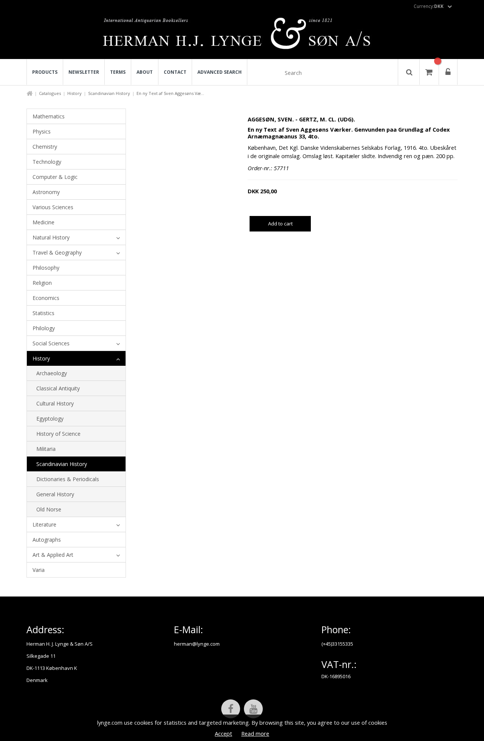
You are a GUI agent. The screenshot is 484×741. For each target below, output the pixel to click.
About (145, 72)
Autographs (47, 539)
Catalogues (50, 93)
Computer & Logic (55, 176)
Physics (42, 131)
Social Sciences (51, 343)
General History (55, 494)
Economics (46, 297)
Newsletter (83, 72)
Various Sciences (53, 207)
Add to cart (280, 223)
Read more (255, 733)
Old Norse (48, 509)
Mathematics (49, 116)
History (74, 93)
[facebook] (230, 708)
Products (44, 72)
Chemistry (45, 146)
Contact (175, 72)
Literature (44, 524)
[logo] (242, 35)
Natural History (51, 237)
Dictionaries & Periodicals (67, 479)
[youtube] (253, 708)
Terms (118, 72)
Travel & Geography (57, 252)
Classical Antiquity (58, 388)
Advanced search (219, 72)
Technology (47, 161)
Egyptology (50, 418)
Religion (42, 282)
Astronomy (46, 192)
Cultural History (55, 403)
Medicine (43, 222)
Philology (44, 328)
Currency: (429, 6)
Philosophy (46, 267)
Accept (223, 733)
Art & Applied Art (53, 554)
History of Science (58, 433)
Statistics (43, 313)
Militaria (46, 448)
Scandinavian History (109, 93)
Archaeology (51, 373)
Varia (39, 569)
